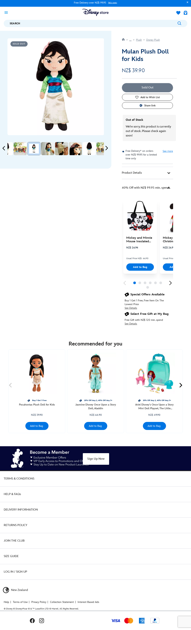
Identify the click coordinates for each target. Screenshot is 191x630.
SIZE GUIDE (11, 556)
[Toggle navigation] (7, 12)
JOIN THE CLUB (14, 541)
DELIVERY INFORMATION (21, 509)
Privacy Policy (38, 602)
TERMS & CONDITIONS (19, 478)
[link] (124, 283)
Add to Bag (140, 267)
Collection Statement (62, 602)
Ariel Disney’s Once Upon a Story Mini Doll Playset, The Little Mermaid (154, 406)
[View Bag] (185, 13)
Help (6, 602)
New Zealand (19, 590)
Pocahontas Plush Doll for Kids (37, 404)
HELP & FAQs (12, 494)
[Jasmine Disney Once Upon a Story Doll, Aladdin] (95, 373)
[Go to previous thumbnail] (4, 148)
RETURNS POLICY (15, 525)
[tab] (147, 173)
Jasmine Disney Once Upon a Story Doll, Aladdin (95, 406)
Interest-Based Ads (88, 602)
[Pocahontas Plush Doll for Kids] (36, 373)
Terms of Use (20, 602)
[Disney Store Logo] (95, 12)
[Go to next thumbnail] (106, 148)
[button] (186, 4)
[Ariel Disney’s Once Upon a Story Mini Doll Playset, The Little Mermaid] (154, 373)
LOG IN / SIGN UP (15, 572)
